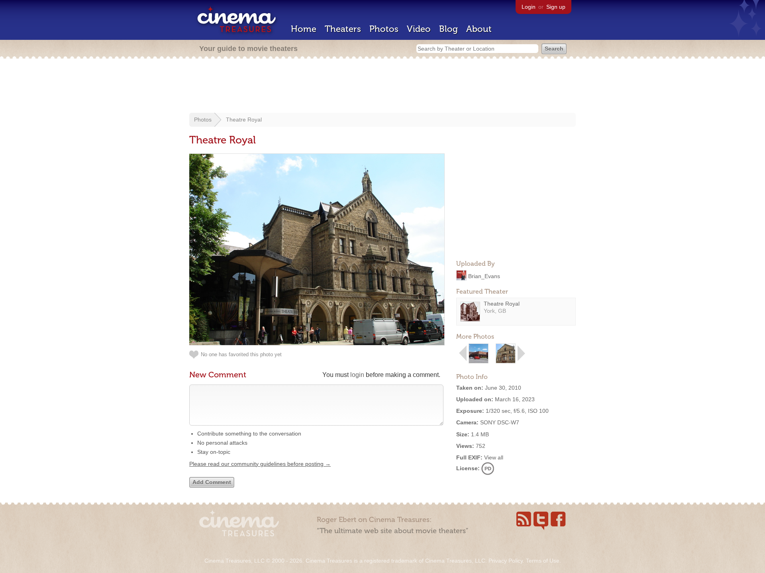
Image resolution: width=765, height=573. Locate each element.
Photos (383, 29)
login (357, 374)
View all (493, 457)
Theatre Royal (244, 119)
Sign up (555, 7)
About (479, 29)
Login (529, 7)
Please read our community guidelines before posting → (260, 464)
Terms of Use (542, 560)
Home (303, 29)
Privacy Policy (505, 560)
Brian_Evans (484, 276)
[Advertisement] (382, 86)
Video (419, 29)
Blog (448, 29)
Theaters (343, 29)
